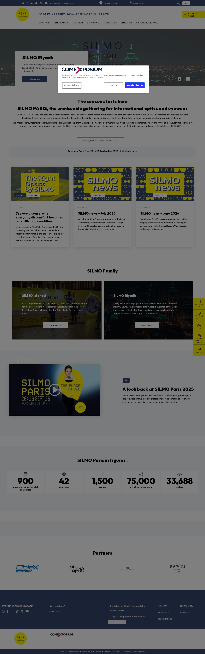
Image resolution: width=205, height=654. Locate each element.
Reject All (113, 85)
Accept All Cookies (135, 85)
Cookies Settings (71, 85)
